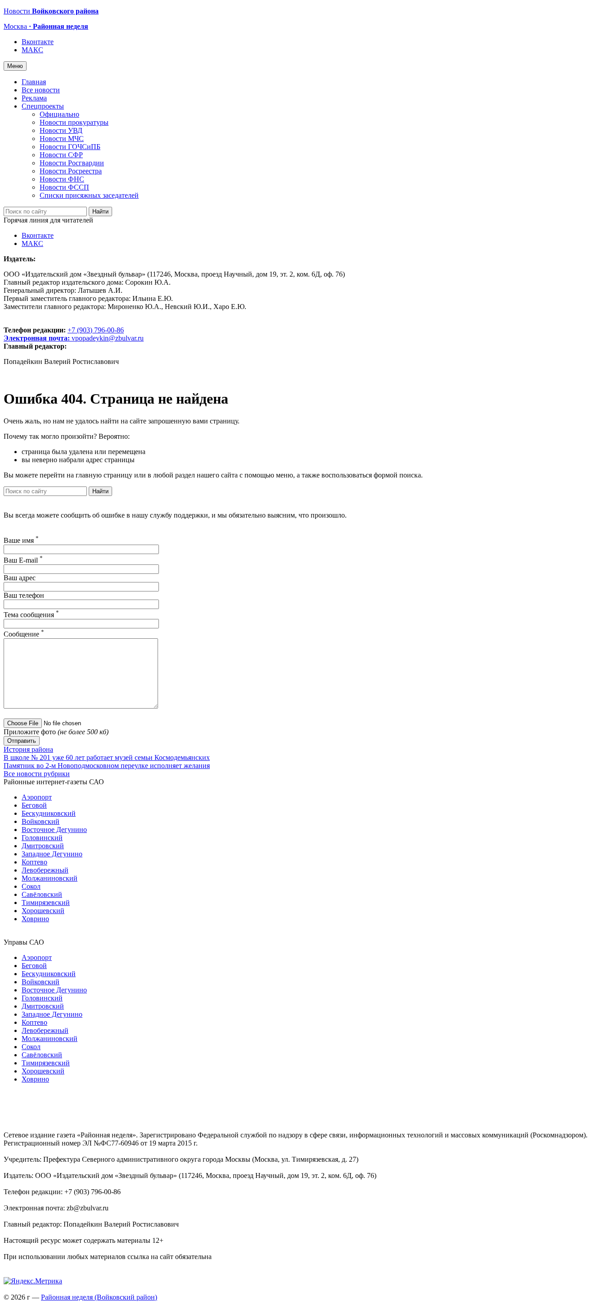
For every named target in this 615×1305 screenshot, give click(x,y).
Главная (34, 82)
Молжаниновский (49, 878)
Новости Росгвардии (72, 163)
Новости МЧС (62, 138)
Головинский (42, 837)
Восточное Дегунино (54, 829)
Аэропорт (37, 797)
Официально (59, 114)
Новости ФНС (62, 179)
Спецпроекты (43, 106)
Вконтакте (38, 41)
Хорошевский (43, 910)
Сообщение (24, 634)
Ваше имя (21, 540)
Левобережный (45, 870)
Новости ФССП (64, 187)
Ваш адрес (20, 578)
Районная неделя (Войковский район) (99, 1297)
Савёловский (42, 894)
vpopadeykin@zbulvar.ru (108, 338)
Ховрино (35, 919)
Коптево (34, 862)
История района (28, 749)
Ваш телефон (24, 595)
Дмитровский (43, 846)
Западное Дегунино (52, 854)
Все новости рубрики (37, 774)
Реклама (34, 98)
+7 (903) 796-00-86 (64, 334)
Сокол (31, 886)
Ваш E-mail (23, 560)
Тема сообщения (31, 614)
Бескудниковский (49, 813)
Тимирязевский (46, 902)
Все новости (41, 90)
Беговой (34, 805)
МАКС (32, 50)
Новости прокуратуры (74, 122)
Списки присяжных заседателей (89, 195)
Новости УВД (61, 130)
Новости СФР (61, 155)
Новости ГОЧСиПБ (70, 146)
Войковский (40, 821)
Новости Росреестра (71, 171)
